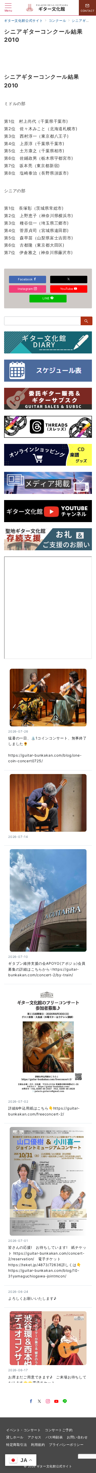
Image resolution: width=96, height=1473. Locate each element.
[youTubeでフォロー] (56, 1401)
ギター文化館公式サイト (54, 1466)
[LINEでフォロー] (65, 1401)
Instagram (26, 289)
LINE (46, 298)
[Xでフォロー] (68, 279)
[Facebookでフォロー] (31, 1401)
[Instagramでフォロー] (48, 1401)
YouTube (67, 289)
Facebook (26, 279)
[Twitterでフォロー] (39, 1401)
